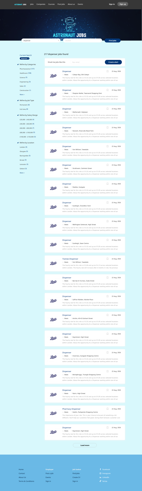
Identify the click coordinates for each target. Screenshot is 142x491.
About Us (22, 477)
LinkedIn (105, 477)
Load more (84, 445)
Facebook (106, 469)
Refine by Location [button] (26, 143)
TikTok (104, 481)
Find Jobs (112, 40)
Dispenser (66, 71)
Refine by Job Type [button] (26, 100)
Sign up (123, 4)
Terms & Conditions (26, 481)
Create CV (76, 477)
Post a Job (49, 473)
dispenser (24, 58)
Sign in (112, 4)
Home (21, 469)
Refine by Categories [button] (27, 64)
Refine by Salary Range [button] (28, 115)
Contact (22, 473)
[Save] (108, 71)
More (21, 94)
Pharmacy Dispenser (71, 409)
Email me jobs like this (56, 62)
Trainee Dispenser (70, 259)
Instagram (106, 473)
